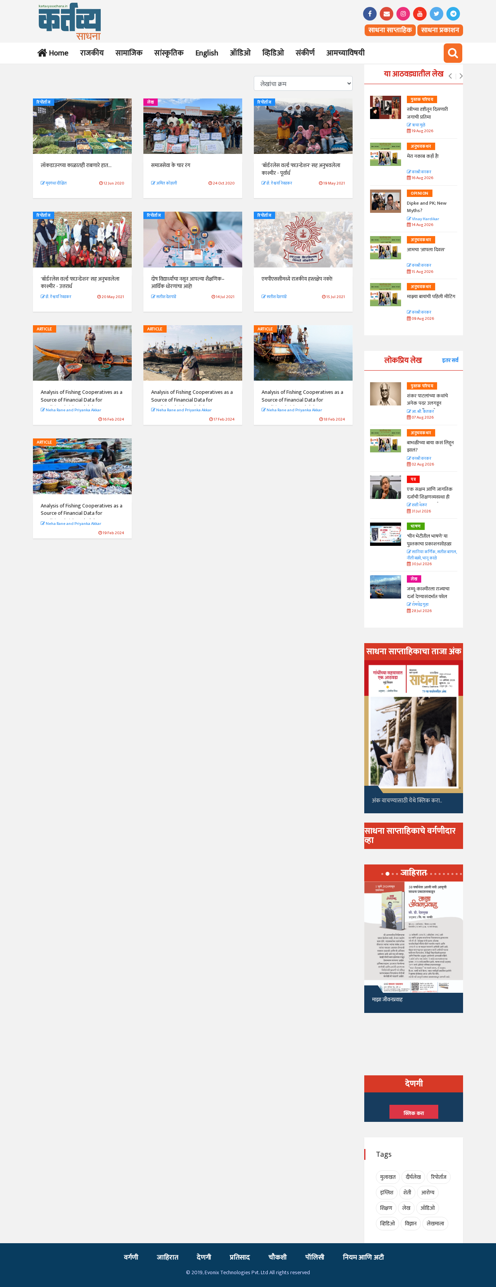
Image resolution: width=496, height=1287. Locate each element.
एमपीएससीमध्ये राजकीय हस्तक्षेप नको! (297, 278)
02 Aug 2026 (422, 465)
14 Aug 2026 (422, 225)
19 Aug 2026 (422, 131)
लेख (150, 102)
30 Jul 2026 (421, 564)
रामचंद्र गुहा (420, 605)
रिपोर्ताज (43, 102)
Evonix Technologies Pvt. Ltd (236, 1272)
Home (57, 53)
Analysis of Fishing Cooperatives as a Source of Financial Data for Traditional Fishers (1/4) (81, 400)
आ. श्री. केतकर (422, 412)
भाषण (416, 526)
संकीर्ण (305, 53)
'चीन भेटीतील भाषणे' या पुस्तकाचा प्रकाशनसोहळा (429, 540)
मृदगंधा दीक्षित (56, 183)
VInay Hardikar (425, 219)
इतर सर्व (450, 360)
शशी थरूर (419, 505)
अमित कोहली (166, 183)
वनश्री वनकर (421, 172)
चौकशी (278, 1257)
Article (44, 329)
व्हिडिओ (273, 53)
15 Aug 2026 (422, 272)
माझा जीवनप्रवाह (387, 999)
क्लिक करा (414, 1113)
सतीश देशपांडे (165, 296)
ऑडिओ (240, 53)
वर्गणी (131, 1257)
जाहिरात (167, 1257)
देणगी (204, 1257)
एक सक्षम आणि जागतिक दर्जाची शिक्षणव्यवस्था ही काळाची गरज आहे (430, 497)
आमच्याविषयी (345, 53)
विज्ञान (411, 1223)
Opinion (420, 193)
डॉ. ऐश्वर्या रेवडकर (279, 183)
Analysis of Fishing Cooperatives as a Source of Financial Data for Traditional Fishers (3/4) (302, 400)
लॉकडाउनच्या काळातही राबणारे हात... (76, 165)
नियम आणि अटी (363, 1257)
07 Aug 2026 (422, 418)
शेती (407, 1192)
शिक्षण (386, 1208)
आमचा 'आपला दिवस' (426, 249)
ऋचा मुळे (418, 125)
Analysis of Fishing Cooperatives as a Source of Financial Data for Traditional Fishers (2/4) (192, 400)
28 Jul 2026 (421, 611)
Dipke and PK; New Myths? (426, 207)
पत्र (413, 479)
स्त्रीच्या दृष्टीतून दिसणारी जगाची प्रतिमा (427, 113)
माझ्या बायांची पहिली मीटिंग (431, 296)
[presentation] (450, 76)
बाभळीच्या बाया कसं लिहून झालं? (431, 446)
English (206, 53)
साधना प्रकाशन (440, 30)
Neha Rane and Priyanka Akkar (73, 410)
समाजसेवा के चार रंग (170, 165)
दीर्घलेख (413, 1177)
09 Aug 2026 (422, 319)
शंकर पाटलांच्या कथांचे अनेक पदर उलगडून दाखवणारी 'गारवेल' (427, 403)
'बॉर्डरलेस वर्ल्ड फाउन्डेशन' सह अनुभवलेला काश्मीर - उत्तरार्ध (80, 282)
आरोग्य (427, 1192)
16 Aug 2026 (422, 178)
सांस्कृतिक (169, 53)
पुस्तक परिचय (422, 99)
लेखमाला (435, 1223)
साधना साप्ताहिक (390, 30)
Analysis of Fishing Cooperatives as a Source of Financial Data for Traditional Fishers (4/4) (81, 513)
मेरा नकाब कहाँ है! (423, 156)
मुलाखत (388, 1177)
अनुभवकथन (421, 146)
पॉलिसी (314, 1257)
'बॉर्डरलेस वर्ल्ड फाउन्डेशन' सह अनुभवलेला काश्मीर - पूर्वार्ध (301, 169)
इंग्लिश (386, 1192)
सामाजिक (129, 53)
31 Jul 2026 (421, 511)
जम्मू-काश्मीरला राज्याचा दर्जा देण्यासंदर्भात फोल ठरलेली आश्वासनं (428, 596)
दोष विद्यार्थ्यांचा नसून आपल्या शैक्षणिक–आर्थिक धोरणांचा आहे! (187, 282)
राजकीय (92, 53)
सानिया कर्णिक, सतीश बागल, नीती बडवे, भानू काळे (432, 555)
